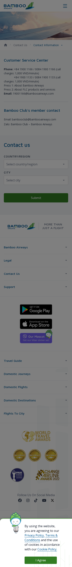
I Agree (41, 560)
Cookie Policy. (47, 549)
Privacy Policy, (35, 535)
